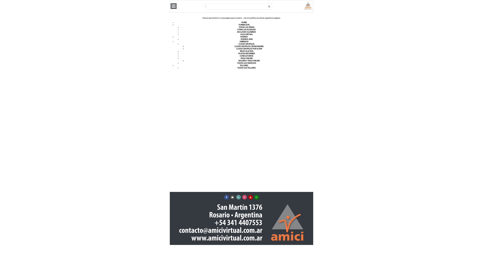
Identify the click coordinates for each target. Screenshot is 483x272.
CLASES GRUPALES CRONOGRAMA (249, 46)
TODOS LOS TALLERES (246, 68)
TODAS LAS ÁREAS (246, 27)
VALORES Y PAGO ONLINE (249, 61)
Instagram (244, 197)
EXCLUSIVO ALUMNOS (246, 32)
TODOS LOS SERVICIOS (246, 63)
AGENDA (244, 37)
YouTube (250, 197)
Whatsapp (256, 197)
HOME (244, 23)
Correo (232, 197)
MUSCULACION (246, 51)
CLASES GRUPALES (246, 44)
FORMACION (244, 25)
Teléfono (238, 197)
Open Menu (174, 6)
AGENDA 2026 (247, 39)
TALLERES (244, 66)
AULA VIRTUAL (246, 34)
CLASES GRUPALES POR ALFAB (249, 49)
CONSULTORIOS (246, 56)
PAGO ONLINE (247, 58)
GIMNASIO (244, 42)
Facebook (226, 197)
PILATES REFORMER (246, 54)
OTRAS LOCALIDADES (246, 30)
